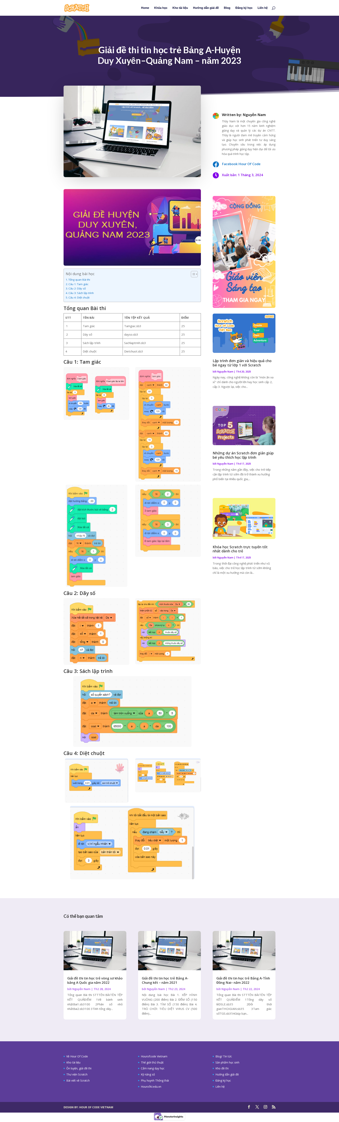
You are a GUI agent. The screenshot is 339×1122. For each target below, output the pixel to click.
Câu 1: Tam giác (78, 284)
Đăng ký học (243, 7)
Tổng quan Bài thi (79, 279)
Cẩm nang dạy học (152, 1068)
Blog (227, 7)
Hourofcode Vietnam (154, 1056)
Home (145, 7)
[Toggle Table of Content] (192, 274)
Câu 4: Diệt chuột (78, 297)
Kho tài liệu (180, 7)
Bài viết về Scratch (78, 1080)
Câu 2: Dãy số (77, 288)
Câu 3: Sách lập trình (81, 293)
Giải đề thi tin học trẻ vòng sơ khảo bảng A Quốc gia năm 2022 (95, 980)
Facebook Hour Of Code (241, 164)
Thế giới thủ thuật (152, 1062)
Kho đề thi (222, 1068)
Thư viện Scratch (76, 1074)
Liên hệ (263, 7)
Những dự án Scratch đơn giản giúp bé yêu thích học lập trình (243, 455)
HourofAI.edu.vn (151, 1086)
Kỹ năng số (148, 1074)
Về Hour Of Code (77, 1056)
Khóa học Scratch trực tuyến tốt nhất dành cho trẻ (240, 549)
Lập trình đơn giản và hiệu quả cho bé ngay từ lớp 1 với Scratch (242, 362)
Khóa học (160, 7)
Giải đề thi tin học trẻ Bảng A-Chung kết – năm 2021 (165, 980)
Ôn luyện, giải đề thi (78, 1068)
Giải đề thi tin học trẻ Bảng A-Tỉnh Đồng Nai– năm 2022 (243, 980)
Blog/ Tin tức (223, 1056)
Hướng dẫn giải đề (206, 7)
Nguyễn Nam (225, 371)
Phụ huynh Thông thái (155, 1080)
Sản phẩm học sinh (227, 1062)
